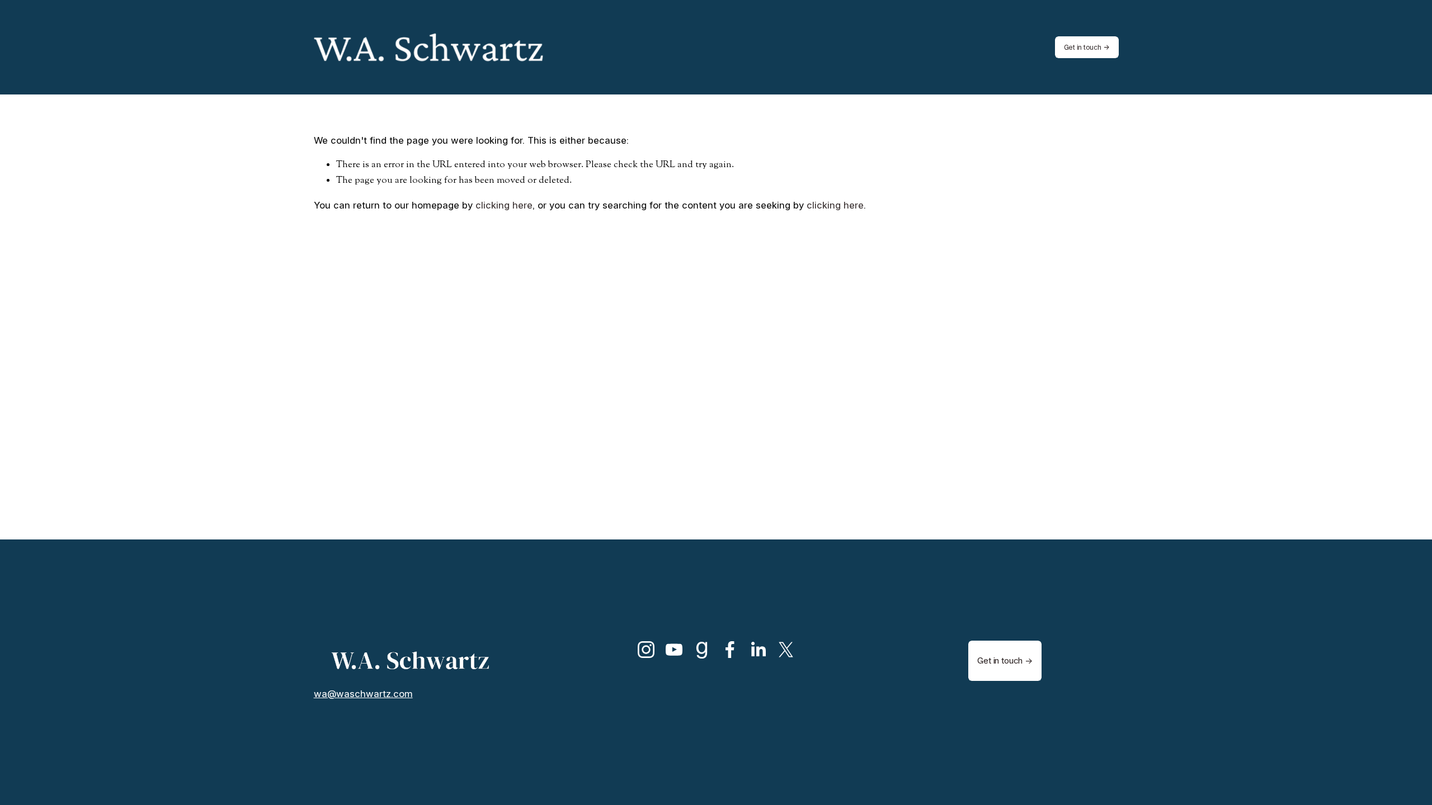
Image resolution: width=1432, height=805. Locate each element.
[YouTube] (674, 650)
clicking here (504, 205)
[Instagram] (646, 650)
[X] (786, 650)
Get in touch (1082, 47)
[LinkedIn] (758, 650)
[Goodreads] (702, 650)
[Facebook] (730, 650)
